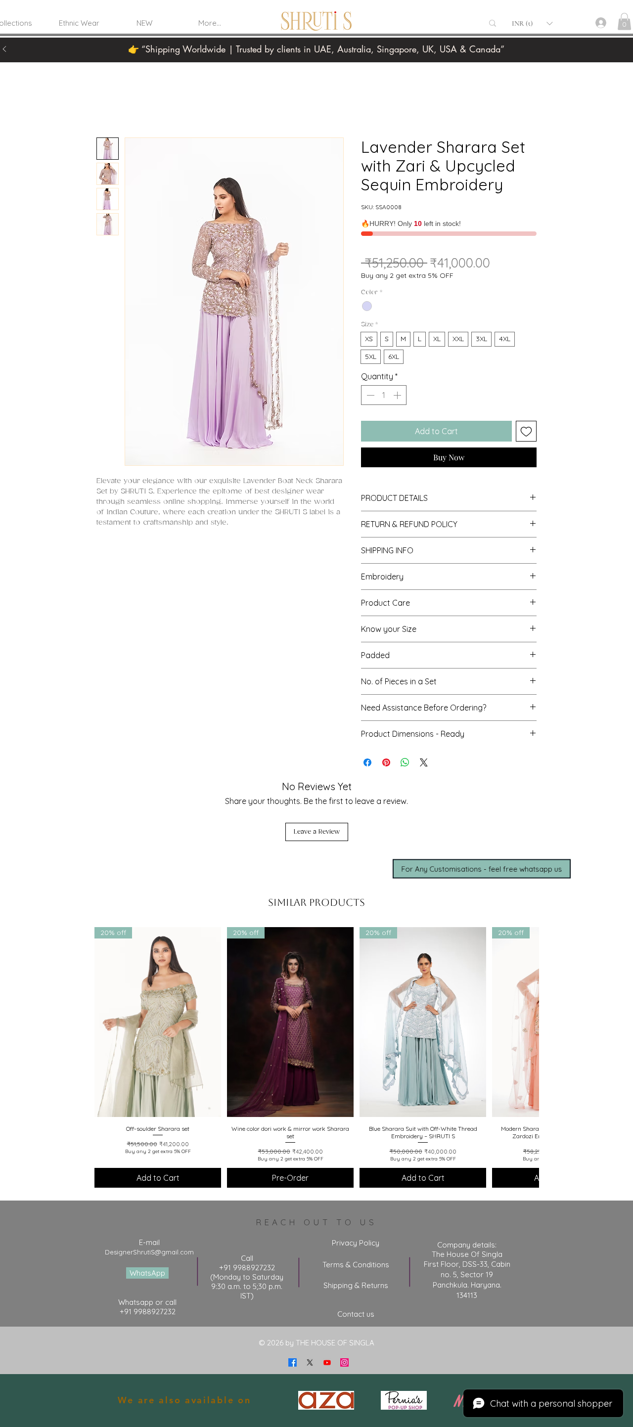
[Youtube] (327, 1362)
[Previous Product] (80, 1021)
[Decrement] (369, 395)
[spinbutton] (383, 395)
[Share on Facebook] (367, 762)
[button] (532, 23)
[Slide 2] (328, 40)
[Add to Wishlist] (526, 431)
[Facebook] (292, 1362)
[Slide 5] (353, 40)
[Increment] (398, 395)
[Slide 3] (341, 40)
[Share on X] (424, 762)
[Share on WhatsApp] (405, 762)
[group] (316, 1058)
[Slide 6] (291, 40)
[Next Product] (553, 1021)
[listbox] (532, 23)
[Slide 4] (316, 40)
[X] (310, 1362)
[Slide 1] (304, 40)
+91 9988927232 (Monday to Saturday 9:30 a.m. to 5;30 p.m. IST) (246, 1281)
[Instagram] (344, 1362)
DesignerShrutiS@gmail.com (149, 1252)
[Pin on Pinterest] (386, 762)
